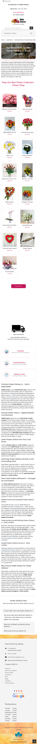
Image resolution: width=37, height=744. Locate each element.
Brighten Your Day (27, 179)
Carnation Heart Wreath (10, 248)
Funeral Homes (9, 683)
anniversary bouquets (12, 397)
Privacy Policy (9, 672)
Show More (18, 286)
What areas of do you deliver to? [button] (15, 631)
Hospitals (7, 681)
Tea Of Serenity (9, 271)
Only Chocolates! (27, 109)
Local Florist (9, 40)
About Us (7, 668)
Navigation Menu (10, 33)
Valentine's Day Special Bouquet (9, 109)
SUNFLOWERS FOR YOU (9, 132)
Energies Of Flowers (27, 202)
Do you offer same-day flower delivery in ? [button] (18, 611)
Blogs (6, 679)
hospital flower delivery (8, 550)
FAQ (6, 677)
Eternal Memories (27, 225)
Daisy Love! (9, 155)
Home (3, 40)
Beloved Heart (10, 202)
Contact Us (8, 675)
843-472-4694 (22, 9)
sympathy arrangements (14, 506)
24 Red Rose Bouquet (27, 132)
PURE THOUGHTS (27, 155)
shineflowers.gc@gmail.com (16, 657)
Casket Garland (27, 248)
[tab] (18, 611)
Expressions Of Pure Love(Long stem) (9, 179)
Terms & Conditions (11, 670)
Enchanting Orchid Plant (10, 225)
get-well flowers (6, 552)
